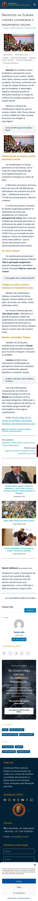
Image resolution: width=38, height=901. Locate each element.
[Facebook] (4, 799)
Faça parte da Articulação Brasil (19, 711)
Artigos (5, 58)
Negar (19, 887)
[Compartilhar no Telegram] (16, 653)
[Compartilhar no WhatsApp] (22, 653)
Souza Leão (7, 55)
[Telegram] (13, 799)
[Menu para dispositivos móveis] (34, 4)
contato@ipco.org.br (19, 836)
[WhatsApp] (31, 799)
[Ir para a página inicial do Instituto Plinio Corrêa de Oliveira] (19, 809)
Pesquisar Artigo (7, 607)
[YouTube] (22, 799)
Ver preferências (19, 893)
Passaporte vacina (15, 431)
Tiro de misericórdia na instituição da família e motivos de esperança (19, 549)
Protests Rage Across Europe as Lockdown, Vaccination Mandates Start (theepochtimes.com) (18, 420)
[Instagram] (9, 799)
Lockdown (20, 429)
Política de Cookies (12, 898)
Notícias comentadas (19, 58)
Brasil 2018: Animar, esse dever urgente (19, 521)
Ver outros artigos (19, 639)
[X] (18, 799)
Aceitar (19, 881)
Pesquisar (30, 610)
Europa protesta (10, 429)
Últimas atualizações (24, 60)
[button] (35, 865)
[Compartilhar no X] (10, 653)
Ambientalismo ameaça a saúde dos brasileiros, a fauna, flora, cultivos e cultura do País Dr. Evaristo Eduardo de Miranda (19, 489)
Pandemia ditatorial (9, 751)
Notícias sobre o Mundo (10, 734)
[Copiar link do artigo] (28, 653)
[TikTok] (27, 799)
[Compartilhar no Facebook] (4, 653)
